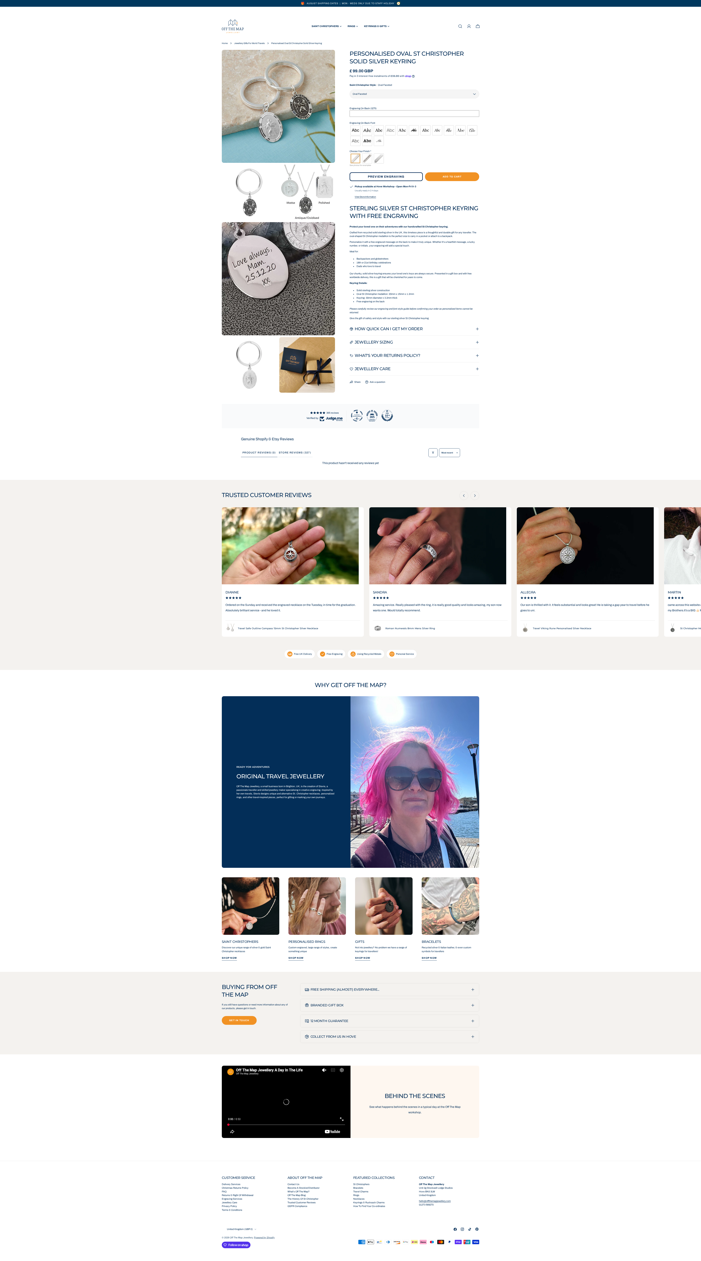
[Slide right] (474, 495)
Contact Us (293, 1184)
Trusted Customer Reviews (302, 1202)
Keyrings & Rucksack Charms (369, 1202)
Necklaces (359, 1199)
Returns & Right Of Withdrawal (237, 1195)
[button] (414, 108)
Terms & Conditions (232, 1210)
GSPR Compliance (297, 1206)
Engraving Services (232, 1199)
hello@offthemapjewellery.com (435, 1201)
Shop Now (229, 958)
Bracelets (358, 1188)
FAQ (224, 1191)
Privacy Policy (229, 1206)
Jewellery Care (229, 1202)
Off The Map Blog (297, 1195)
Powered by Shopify (264, 1237)
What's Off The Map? (299, 1191)
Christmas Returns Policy (235, 1188)
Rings (356, 1195)
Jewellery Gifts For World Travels (249, 43)
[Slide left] (463, 495)
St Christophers (361, 1184)
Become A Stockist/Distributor (303, 1188)
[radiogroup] (414, 135)
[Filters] (433, 452)
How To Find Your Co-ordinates (369, 1206)
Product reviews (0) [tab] (259, 452)
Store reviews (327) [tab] (295, 452)
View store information (365, 197)
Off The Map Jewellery (241, 1237)
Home (225, 43)
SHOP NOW (296, 958)
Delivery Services (231, 1184)
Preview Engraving (386, 176)
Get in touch (239, 1020)
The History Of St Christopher (303, 1199)
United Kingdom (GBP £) (240, 1229)
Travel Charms (360, 1191)
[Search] (460, 26)
